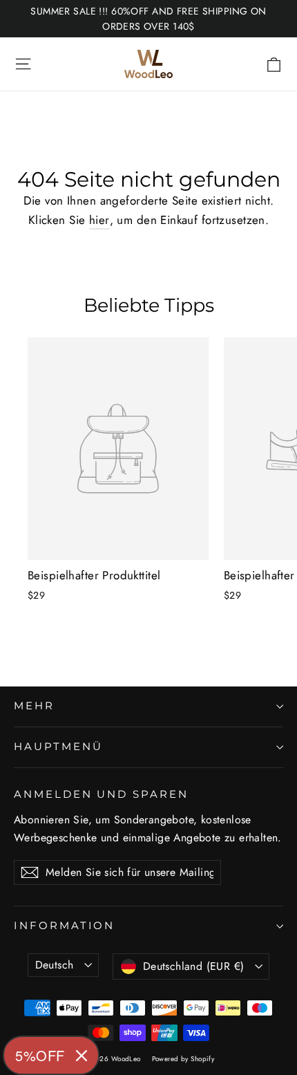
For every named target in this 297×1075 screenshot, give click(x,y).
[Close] (81, 1055)
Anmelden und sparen (101, 794)
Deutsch (54, 965)
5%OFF (40, 1055)
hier (99, 220)
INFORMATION (64, 925)
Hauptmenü (58, 746)
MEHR (34, 706)
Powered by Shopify (183, 1059)
